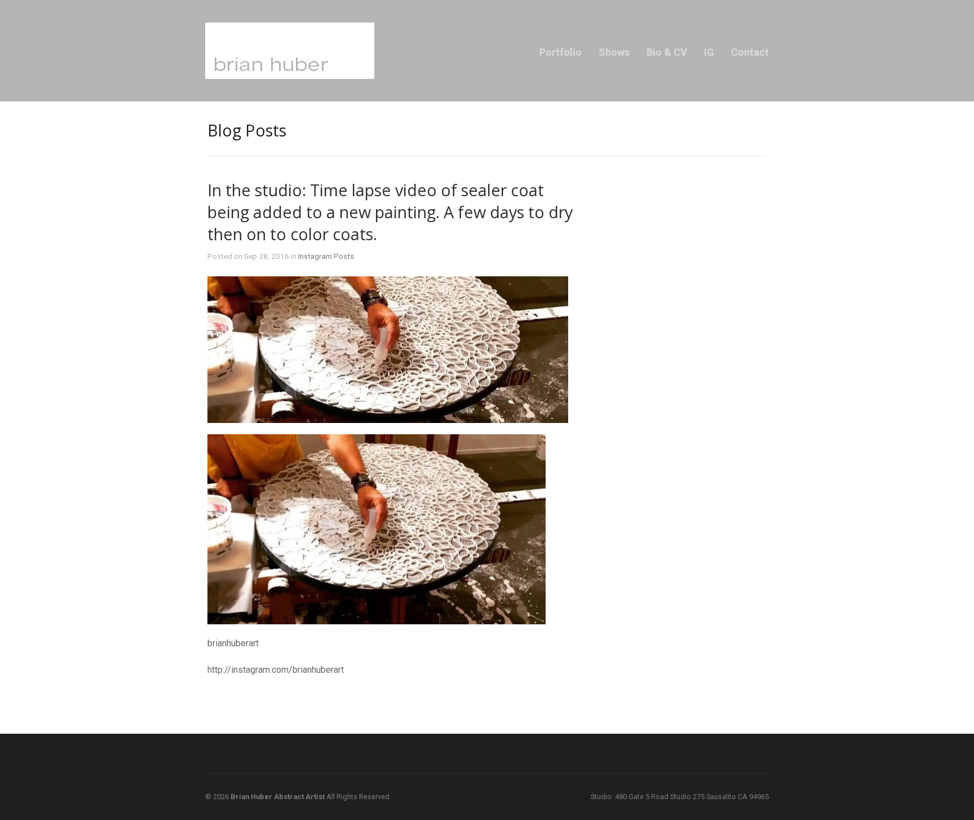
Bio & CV (667, 52)
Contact (750, 52)
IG (709, 52)
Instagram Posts (326, 256)
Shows (614, 52)
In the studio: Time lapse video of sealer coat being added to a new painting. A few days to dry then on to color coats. (390, 212)
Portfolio (560, 52)
